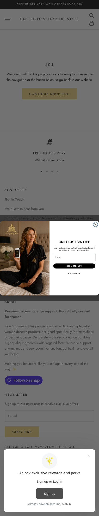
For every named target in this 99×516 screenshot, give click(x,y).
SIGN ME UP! (74, 266)
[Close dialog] (95, 224)
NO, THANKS (74, 273)
